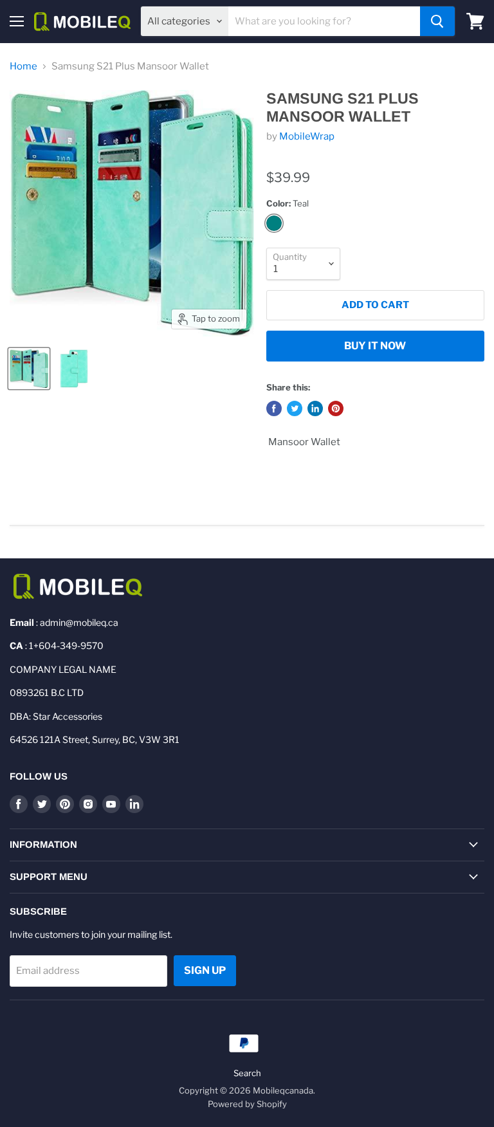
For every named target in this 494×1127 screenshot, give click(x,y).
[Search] (437, 21)
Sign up (205, 970)
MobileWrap (306, 136)
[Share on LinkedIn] (315, 408)
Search (247, 1073)
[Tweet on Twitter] (294, 408)
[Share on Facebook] (274, 408)
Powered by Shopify (247, 1104)
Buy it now (375, 346)
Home (23, 66)
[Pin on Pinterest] (335, 408)
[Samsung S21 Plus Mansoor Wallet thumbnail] (29, 368)
